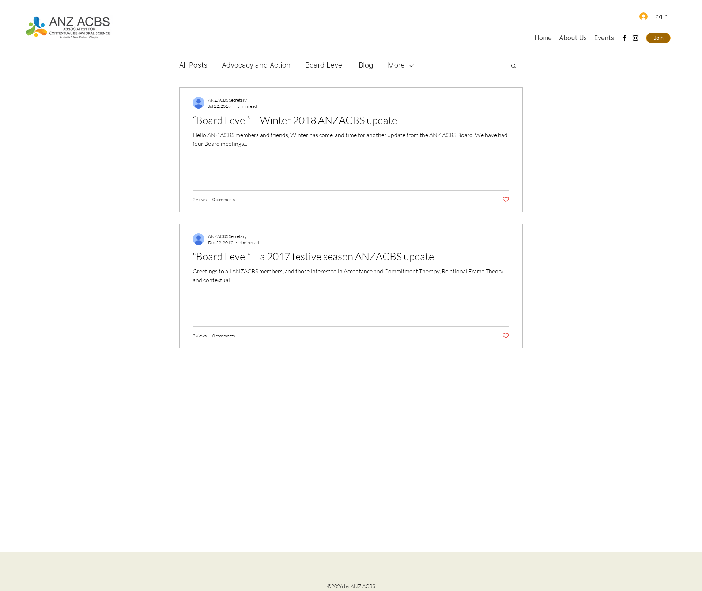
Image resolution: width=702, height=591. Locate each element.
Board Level (324, 65)
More (396, 65)
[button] (513, 66)
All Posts (193, 65)
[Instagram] (635, 38)
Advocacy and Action (256, 65)
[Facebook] (624, 38)
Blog (366, 65)
